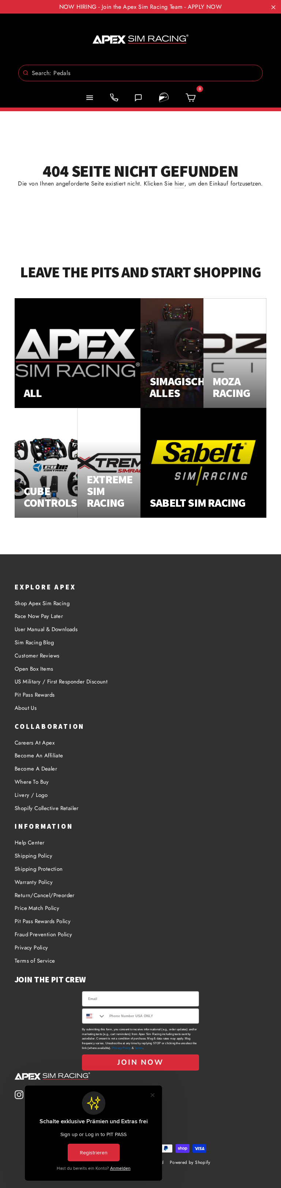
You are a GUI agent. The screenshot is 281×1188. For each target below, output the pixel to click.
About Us (26, 708)
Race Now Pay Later (39, 616)
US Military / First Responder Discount (61, 682)
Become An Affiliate (39, 756)
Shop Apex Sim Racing (42, 603)
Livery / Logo (31, 795)
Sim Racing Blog (34, 642)
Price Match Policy (37, 908)
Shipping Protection (39, 869)
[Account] (164, 98)
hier (179, 183)
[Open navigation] (89, 98)
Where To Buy (32, 782)
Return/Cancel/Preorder (45, 895)
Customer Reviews (37, 656)
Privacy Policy (31, 948)
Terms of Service (35, 961)
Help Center (29, 843)
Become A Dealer (36, 769)
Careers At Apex (35, 743)
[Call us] (114, 97)
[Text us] (138, 97)
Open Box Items (34, 669)
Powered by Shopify (190, 1162)
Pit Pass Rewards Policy (43, 921)
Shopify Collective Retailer (47, 808)
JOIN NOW (140, 1062)
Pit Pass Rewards (35, 695)
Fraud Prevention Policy (43, 934)
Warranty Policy (34, 882)
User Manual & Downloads (46, 629)
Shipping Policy (33, 856)
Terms (138, 1048)
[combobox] (140, 73)
